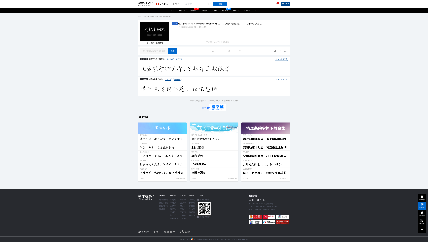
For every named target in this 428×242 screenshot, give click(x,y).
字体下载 (182, 10)
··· (256, 10)
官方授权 (170, 59)
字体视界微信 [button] (204, 200)
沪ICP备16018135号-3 (241, 239)
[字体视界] (146, 4)
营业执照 (192, 209)
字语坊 (182, 209)
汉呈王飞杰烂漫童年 (156, 59)
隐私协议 (192, 215)
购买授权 (224, 10)
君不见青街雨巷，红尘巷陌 (179, 88)
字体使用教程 (163, 200)
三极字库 (183, 212)
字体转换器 (174, 218)
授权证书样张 (163, 206)
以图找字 (193, 10)
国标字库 (144, 59)
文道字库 (183, 215)
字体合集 (204, 10)
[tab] (204, 200)
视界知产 (173, 215)
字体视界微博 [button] (204, 217)
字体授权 (173, 200)
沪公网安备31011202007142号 (224, 239)
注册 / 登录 (285, 4)
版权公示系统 (163, 203)
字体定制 (236, 10)
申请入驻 (192, 212)
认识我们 (192, 200)
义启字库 (183, 203)
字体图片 (173, 212)
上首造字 (183, 218)
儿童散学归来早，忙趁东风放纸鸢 (185, 68)
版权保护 (247, 10)
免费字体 (173, 206)
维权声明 (192, 203)
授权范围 (192, 206)
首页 (172, 10)
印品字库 (183, 200)
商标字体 (173, 209)
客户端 (214, 10)
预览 (172, 51)
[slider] (226, 51)
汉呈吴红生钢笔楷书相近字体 (162, 16)
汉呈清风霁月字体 (155, 79)
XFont (182, 206)
